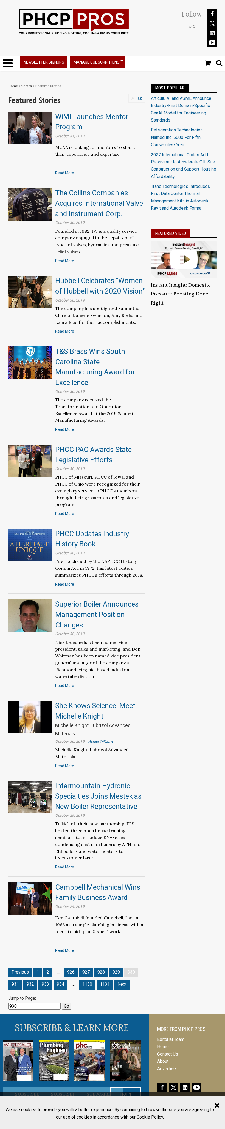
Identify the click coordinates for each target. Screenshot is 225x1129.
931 (15, 984)
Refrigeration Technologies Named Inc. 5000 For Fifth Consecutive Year (177, 137)
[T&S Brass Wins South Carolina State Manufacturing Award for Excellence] (30, 362)
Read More (64, 173)
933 (45, 984)
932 (30, 984)
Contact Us (167, 1054)
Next (121, 984)
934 (60, 984)
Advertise (166, 1068)
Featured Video (170, 233)
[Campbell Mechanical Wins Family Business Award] (30, 898)
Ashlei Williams (100, 741)
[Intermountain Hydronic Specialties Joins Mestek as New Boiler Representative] (30, 796)
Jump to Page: (22, 998)
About (162, 1061)
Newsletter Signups (44, 62)
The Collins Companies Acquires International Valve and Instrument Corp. (99, 203)
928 (101, 972)
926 (71, 972)
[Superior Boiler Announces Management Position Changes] (30, 615)
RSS (140, 98)
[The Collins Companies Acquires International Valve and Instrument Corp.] (30, 204)
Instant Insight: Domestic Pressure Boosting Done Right (181, 294)
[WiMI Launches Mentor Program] (30, 127)
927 (86, 972)
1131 (105, 984)
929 (116, 972)
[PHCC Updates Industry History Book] (30, 544)
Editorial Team (170, 1039)
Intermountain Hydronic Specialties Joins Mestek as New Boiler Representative (98, 796)
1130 (87, 984)
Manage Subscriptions (96, 62)
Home (13, 86)
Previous (20, 972)
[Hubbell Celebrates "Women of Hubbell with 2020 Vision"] (30, 291)
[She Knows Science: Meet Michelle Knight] (30, 716)
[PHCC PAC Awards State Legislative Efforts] (30, 460)
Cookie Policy (150, 1117)
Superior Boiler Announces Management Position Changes (97, 614)
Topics (26, 86)
